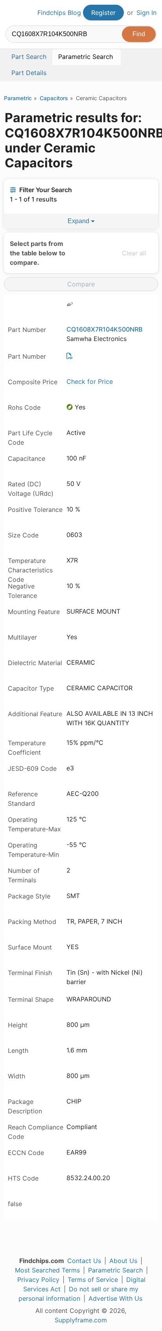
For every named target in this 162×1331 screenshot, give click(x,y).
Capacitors (54, 98)
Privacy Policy (38, 1279)
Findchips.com (12, 13)
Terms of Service (93, 1279)
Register (103, 12)
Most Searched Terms (47, 1270)
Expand (79, 221)
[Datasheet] (69, 356)
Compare (81, 284)
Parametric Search (115, 1270)
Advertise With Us (115, 1298)
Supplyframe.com (81, 1320)
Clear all (134, 253)
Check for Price (89, 381)
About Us (123, 1261)
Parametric (18, 98)
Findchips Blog (59, 12)
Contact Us (84, 1261)
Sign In (146, 12)
